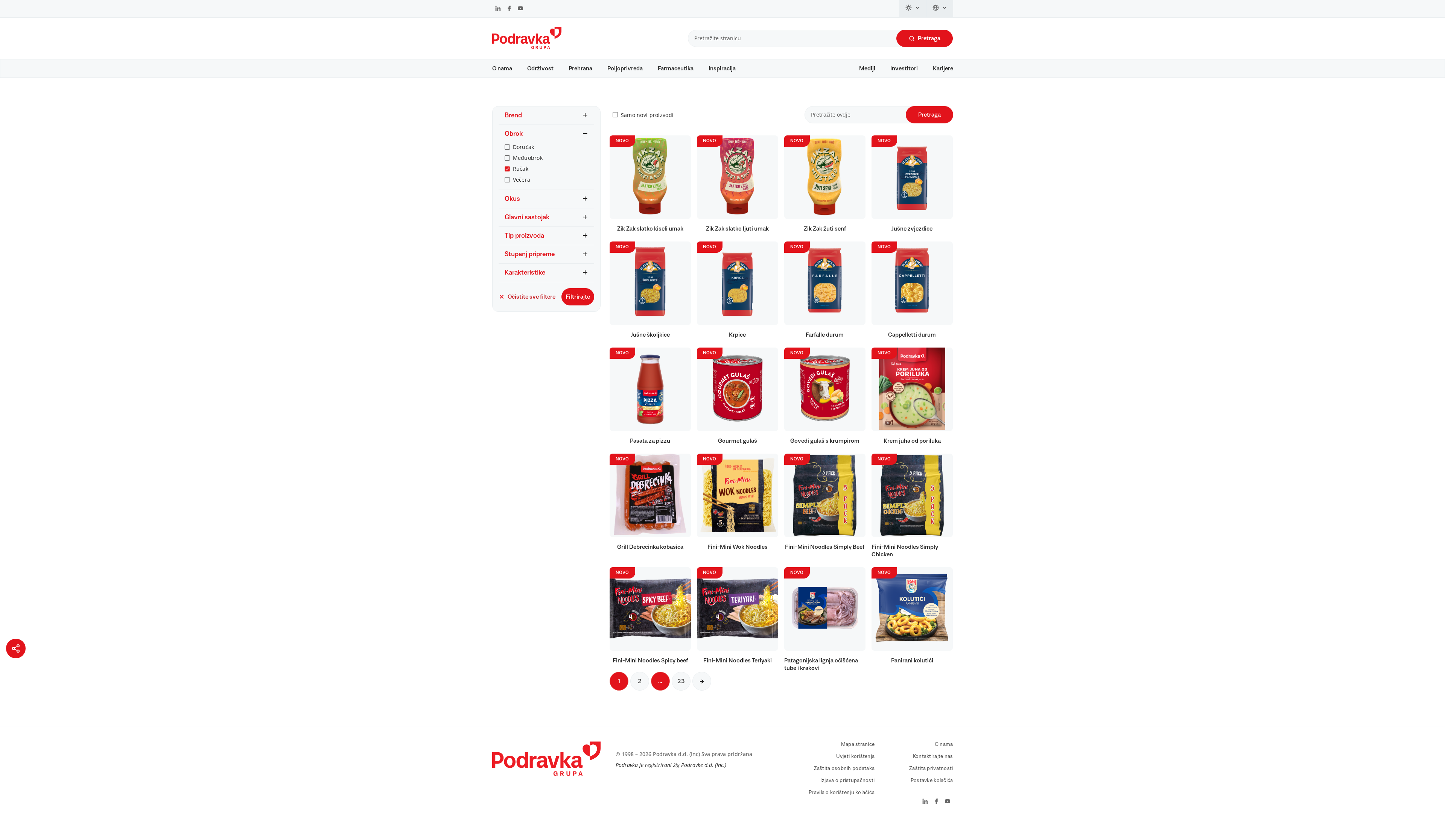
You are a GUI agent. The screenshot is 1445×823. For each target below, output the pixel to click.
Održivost (540, 68)
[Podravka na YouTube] (520, 9)
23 (681, 681)
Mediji (867, 68)
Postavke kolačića (932, 780)
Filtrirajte (578, 297)
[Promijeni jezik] (939, 8)
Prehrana (580, 68)
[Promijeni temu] (912, 8)
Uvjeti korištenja (855, 756)
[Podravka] (526, 47)
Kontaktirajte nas (933, 756)
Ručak (520, 168)
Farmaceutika (676, 68)
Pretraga (929, 38)
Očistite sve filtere (531, 297)
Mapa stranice (858, 744)
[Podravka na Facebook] (509, 9)
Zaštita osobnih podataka (844, 768)
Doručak (523, 146)
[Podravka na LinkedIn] (498, 9)
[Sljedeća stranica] (701, 681)
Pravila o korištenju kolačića (842, 792)
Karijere (943, 68)
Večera (522, 179)
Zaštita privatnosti (931, 768)
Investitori (904, 68)
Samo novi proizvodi (647, 114)
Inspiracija (722, 68)
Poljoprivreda (625, 68)
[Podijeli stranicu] (16, 648)
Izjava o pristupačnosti (847, 780)
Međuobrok (528, 157)
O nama (502, 68)
